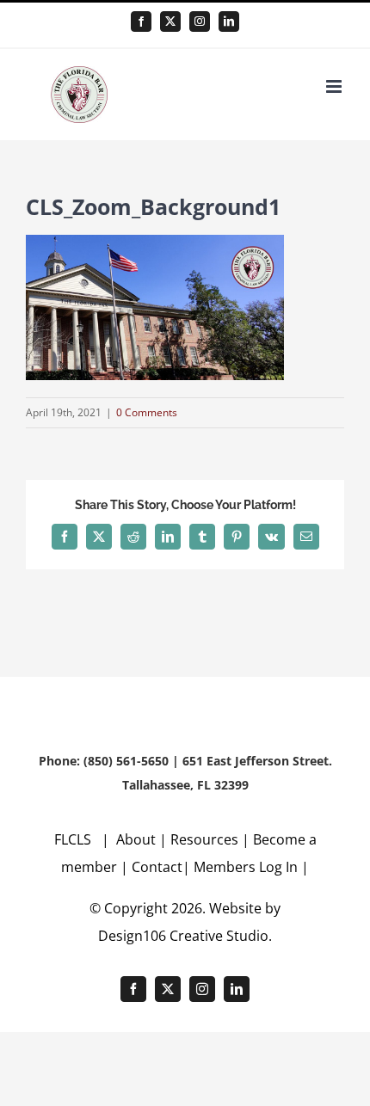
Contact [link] (157, 866)
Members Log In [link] (246, 866)
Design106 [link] (132, 935)
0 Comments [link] (146, 412)
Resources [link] (204, 839)
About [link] (137, 839)
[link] (141, 21)
